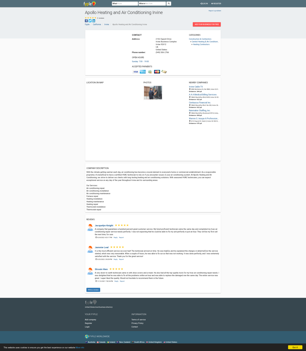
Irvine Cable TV (196, 87)
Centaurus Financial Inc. (200, 102)
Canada (102, 342)
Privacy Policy (137, 323)
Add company (90, 320)
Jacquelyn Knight (104, 225)
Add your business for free (207, 24)
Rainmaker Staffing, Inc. (199, 110)
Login (87, 327)
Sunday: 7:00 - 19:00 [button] (140, 61)
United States (171, 342)
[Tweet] (90, 20)
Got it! (295, 347)
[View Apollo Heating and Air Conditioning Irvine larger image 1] (153, 92)
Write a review (93, 290)
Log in (205, 4)
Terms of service (138, 320)
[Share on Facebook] (86, 20)
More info (80, 347)
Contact (134, 327)
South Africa (139, 342)
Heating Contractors (201, 44)
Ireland (112, 342)
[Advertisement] (106, 48)
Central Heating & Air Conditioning (206, 41)
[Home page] (89, 4)
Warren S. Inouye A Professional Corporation (204, 118)
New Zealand (124, 342)
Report (121, 237)
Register (217, 4)
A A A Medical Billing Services (203, 94)
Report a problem (215, 11)
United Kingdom (155, 342)
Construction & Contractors (200, 39)
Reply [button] (115, 237)
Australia (91, 342)
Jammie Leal (102, 247)
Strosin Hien (101, 269)
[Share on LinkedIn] (93, 20)
